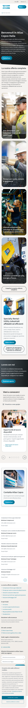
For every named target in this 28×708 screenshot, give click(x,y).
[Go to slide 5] (18, 457)
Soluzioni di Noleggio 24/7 (10, 597)
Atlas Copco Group (8, 630)
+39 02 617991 (6, 647)
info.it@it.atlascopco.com (8, 548)
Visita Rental (10, 342)
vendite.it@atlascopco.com (8, 536)
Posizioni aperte (8, 381)
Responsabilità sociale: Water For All (12, 611)
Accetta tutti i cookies (13, 697)
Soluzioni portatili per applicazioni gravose (14, 595)
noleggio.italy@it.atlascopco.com (10, 574)
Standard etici (6, 614)
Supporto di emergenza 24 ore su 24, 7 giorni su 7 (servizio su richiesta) (14, 349)
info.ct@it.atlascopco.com (8, 523)
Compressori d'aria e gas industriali (12, 588)
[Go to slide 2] (12, 457)
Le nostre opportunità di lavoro (11, 607)
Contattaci (6, 58)
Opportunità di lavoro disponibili (11, 445)
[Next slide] (24, 457)
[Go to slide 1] (9, 457)
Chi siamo (5, 604)
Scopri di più (4, 525)
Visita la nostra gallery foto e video (12, 633)
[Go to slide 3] (14, 457)
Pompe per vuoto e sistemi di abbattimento (14, 590)
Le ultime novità (7, 609)
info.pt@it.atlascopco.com (8, 561)
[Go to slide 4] (16, 457)
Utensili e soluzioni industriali (11, 592)
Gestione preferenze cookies (12, 701)
